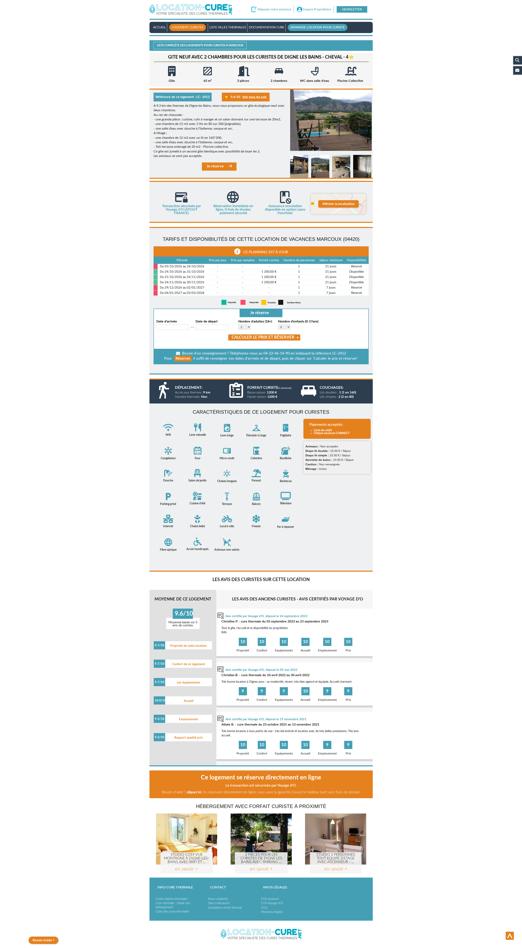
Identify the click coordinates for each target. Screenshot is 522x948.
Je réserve (215, 166)
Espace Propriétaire (317, 9)
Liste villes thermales (227, 27)
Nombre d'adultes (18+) (255, 321)
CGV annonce (270, 898)
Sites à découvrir (219, 903)
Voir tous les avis (254, 97)
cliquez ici (194, 792)
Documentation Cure (266, 27)
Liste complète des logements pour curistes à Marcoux (200, 45)
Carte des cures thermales (172, 911)
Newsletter (352, 9)
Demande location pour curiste (317, 27)
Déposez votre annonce (274, 9)
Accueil (159, 27)
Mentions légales (272, 912)
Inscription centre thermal (224, 907)
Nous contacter (218, 898)
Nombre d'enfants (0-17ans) (298, 321)
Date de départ (207, 321)
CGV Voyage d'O (272, 903)
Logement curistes (187, 27)
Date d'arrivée (166, 321)
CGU (264, 907)
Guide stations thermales (172, 898)
